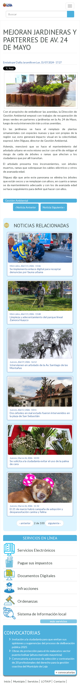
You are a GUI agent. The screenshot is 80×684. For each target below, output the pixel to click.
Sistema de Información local (41, 614)
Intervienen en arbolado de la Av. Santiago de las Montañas (39, 366)
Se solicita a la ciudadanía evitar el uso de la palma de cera (39, 462)
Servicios (33, 681)
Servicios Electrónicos (36, 550)
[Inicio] (8, 5)
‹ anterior (24, 523)
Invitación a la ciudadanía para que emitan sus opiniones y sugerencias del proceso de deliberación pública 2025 (43, 643)
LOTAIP (46, 681)
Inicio (7, 681)
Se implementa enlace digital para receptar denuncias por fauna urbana (35, 270)
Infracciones (27, 588)
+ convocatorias (65, 672)
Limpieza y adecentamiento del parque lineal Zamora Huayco (36, 318)
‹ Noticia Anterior (25, 207)
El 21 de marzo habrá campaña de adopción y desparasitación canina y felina (36, 510)
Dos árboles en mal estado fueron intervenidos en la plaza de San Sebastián (40, 414)
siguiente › (54, 523)
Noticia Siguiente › (54, 207)
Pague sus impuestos (34, 563)
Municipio (19, 681)
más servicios (58, 621)
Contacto (59, 681)
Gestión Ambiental (16, 200)
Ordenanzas (27, 601)
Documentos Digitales (36, 575)
